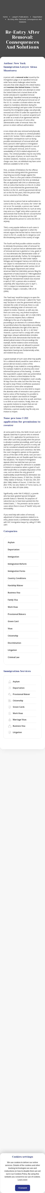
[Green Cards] (22, 707)
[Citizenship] (22, 700)
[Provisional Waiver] (22, 694)
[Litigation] (22, 732)
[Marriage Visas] (22, 719)
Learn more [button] (22, 1180)
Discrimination (14, 643)
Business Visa (14, 592)
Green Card (13, 621)
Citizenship (13, 635)
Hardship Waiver (15, 585)
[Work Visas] (22, 713)
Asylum (11, 542)
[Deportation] (22, 688)
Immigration (13, 556)
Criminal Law (13, 657)
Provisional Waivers (17, 614)
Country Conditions (17, 578)
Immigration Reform (17, 564)
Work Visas (13, 607)
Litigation (12, 650)
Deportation (13, 549)
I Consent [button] (22, 1188)
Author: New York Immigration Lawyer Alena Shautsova (20, 67)
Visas (10, 628)
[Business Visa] (22, 726)
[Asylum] (22, 681)
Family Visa (13, 599)
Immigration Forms (16, 571)
